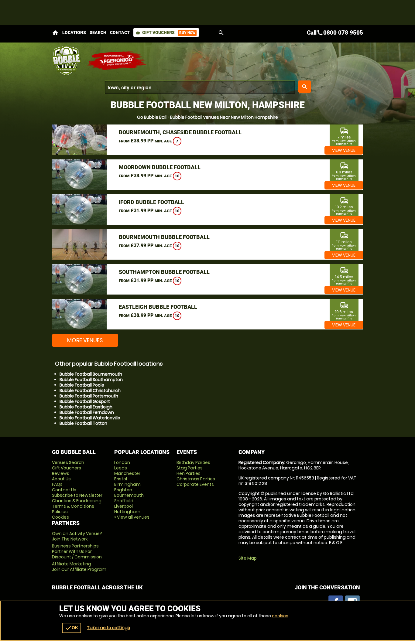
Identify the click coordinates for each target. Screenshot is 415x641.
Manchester (127, 473)
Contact (120, 32)
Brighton (123, 490)
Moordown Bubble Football (160, 167)
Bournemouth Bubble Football (164, 237)
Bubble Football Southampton (91, 380)
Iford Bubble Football (151, 202)
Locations (74, 32)
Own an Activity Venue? (77, 536)
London (122, 462)
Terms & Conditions (73, 506)
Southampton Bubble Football (164, 272)
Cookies (60, 517)
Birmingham (127, 484)
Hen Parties (189, 473)
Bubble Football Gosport (85, 401)
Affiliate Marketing (79, 566)
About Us (61, 479)
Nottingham (127, 512)
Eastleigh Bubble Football (158, 307)
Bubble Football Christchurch (90, 390)
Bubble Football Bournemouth (91, 374)
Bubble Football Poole (82, 385)
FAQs (57, 484)
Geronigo (117, 61)
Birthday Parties (193, 462)
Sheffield (123, 501)
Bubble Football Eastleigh (86, 407)
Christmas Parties (196, 479)
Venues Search (68, 462)
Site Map (247, 558)
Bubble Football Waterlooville (90, 418)
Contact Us (64, 490)
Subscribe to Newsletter (77, 495)
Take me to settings (108, 628)
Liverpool (123, 506)
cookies (280, 616)
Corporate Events (195, 484)
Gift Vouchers (165, 32)
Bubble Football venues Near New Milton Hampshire (224, 117)
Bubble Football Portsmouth (89, 396)
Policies (60, 512)
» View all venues (131, 517)
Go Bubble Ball (151, 117)
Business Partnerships (77, 551)
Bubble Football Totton (83, 423)
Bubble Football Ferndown (87, 412)
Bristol (120, 479)
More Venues (85, 340)
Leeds (120, 468)
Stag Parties (190, 468)
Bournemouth (129, 495)
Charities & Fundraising (76, 501)
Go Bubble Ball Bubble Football (66, 61)
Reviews (60, 473)
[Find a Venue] (199, 87)
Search (98, 32)
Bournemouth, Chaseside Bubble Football (180, 132)
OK (71, 628)
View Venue (343, 150)
